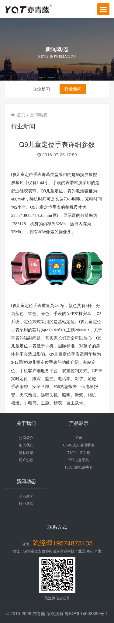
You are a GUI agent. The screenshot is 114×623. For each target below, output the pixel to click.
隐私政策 (26, 452)
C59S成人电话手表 (78, 444)
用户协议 (26, 459)
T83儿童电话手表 (78, 466)
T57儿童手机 (78, 459)
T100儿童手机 (78, 452)
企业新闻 (41, 89)
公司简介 (26, 437)
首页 (21, 114)
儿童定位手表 (48, 207)
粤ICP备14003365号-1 (86, 613)
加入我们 (26, 444)
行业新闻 (72, 89)
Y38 (78, 437)
